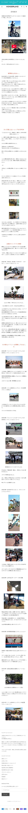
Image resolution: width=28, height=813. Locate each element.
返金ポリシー (4, 779)
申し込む (6, 794)
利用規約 (3, 776)
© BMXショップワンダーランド (14, 801)
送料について (4, 758)
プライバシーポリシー (6, 772)
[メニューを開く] (2, 6)
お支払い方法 (4, 761)
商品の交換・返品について (7, 765)
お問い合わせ (4, 774)
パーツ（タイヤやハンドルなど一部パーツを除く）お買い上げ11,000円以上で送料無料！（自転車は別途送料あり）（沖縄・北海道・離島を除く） (14, 2)
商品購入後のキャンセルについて (9, 763)
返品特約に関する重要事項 (7, 767)
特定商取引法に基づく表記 (7, 770)
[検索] (24, 6)
